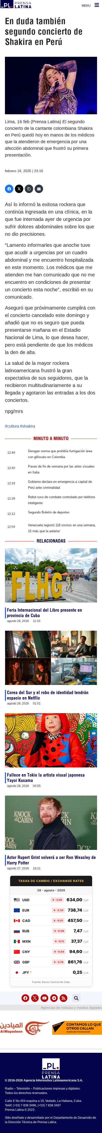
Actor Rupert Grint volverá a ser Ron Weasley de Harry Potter (51, 860)
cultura (13, 426)
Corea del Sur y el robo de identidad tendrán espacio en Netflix (47, 695)
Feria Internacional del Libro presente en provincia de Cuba (44, 612)
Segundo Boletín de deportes (49, 512)
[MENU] (96, 4)
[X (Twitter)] (19, 189)
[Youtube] (44, 998)
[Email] (39, 189)
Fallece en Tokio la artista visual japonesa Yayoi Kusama (46, 777)
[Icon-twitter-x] (35, 998)
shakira (28, 426)
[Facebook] (9, 189)
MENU (86, 5)
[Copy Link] (29, 189)
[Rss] (63, 998)
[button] (76, 998)
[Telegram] (54, 998)
